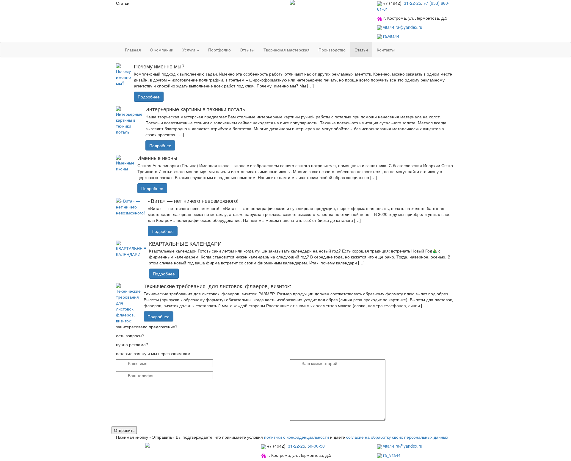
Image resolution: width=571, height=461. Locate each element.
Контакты (386, 50)
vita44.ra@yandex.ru (402, 27)
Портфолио (219, 50)
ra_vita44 (392, 455)
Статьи (361, 50)
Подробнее (149, 97)
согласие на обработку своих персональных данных (397, 437)
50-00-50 (316, 446)
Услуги (189, 50)
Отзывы (247, 50)
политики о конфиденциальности (296, 437)
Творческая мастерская (286, 50)
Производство (332, 50)
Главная (133, 50)
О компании (161, 50)
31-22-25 (412, 3)
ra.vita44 (391, 36)
